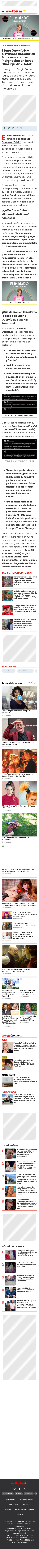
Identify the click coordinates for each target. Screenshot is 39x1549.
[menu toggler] (2, 11)
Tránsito (19, 1514)
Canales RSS (11, 1500)
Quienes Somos (26, 1500)
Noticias (28, 1494)
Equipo (8, 1509)
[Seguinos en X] (24, 1488)
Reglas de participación (24, 1509)
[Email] (21, 128)
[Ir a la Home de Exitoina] (16, 11)
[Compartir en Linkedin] (17, 128)
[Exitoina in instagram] (14, 1488)
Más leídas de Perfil (13, 1246)
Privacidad (27, 1504)
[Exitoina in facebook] (19, 1488)
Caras (18, 1494)
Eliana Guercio (14, 135)
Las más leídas (10, 1145)
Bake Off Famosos (25, 671)
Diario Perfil (7, 1494)
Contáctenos (13, 1504)
